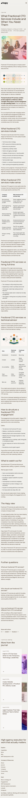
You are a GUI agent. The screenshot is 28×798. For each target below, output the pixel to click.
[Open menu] (26, 3)
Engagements (4, 782)
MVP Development (5, 784)
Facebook (14, 631)
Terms (2, 773)
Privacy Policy (4, 771)
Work (2, 752)
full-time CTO (5, 268)
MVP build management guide (13, 114)
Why (2, 754)
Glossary (3, 767)
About (2, 763)
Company (3, 769)
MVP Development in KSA (7, 756)
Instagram (3, 790)
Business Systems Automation (8, 786)
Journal (3, 765)
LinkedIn (7, 631)
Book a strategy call (6, 779)
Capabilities (4, 750)
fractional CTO (20, 168)
